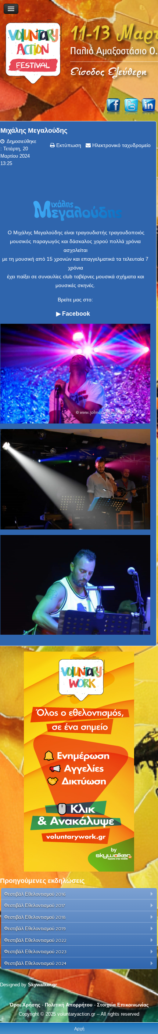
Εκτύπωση (68, 145)
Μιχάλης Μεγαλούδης (33, 130)
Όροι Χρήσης (25, 1005)
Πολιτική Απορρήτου (69, 1005)
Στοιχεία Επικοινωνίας (123, 1005)
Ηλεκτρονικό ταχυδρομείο (121, 145)
